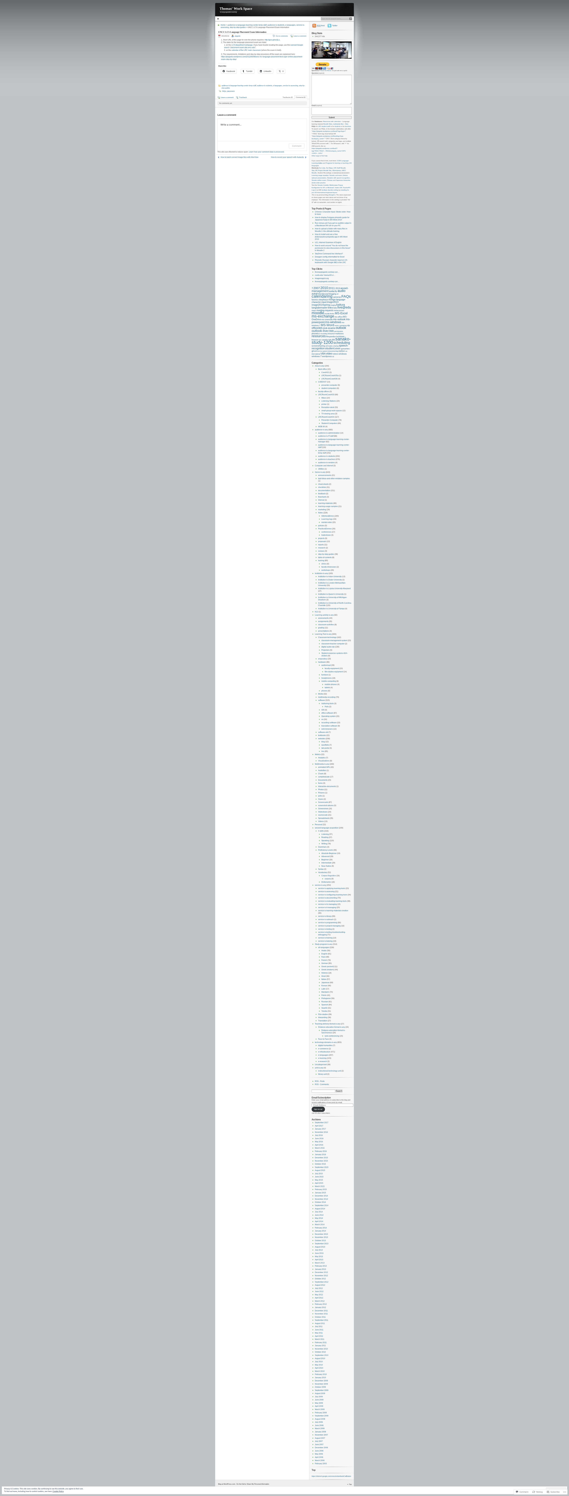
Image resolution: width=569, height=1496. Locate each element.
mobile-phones (331, 684)
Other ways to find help (319, 156)
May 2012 (319, 1295)
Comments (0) (300, 97)
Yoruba (324, 1011)
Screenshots (323, 809)
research (321, 548)
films (346, 124)
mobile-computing (328, 681)
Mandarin (325, 992)
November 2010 (321, 1349)
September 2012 (321, 1282)
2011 (332, 288)
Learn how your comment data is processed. (266, 152)
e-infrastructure (324, 1052)
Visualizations (323, 761)
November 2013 (321, 1237)
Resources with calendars (332, 121)
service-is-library (324, 916)
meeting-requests (325, 310)
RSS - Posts (320, 1081)
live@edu (344, 307)
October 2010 (320, 1352)
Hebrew (324, 973)
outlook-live (320, 330)
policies (321, 526)
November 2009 (321, 1384)
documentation (324, 490)
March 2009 (320, 1409)
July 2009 (319, 1397)
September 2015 (321, 1167)
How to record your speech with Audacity (287, 157)
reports (321, 545)
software (321, 700)
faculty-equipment (332, 668)
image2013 (332, 302)
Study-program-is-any (323, 944)
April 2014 (319, 1221)
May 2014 (319, 1218)
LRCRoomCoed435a (330, 375)
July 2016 (319, 1135)
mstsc (337, 325)
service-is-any (320, 885)
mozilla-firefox (329, 314)
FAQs (224, 91)
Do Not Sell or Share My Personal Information (252, 1484)
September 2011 (321, 1320)
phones (324, 691)
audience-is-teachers (326, 459)
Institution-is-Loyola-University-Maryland (334, 588)
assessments (323, 618)
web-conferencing (332, 1036)
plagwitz (237, 36)
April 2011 (319, 1336)
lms (322, 751)
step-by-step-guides (238, 27)
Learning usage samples (320, 175)
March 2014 (320, 1225)
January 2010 (320, 1378)
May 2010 (319, 1365)
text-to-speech (322, 351)
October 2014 (320, 1202)
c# (337, 294)
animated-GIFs (324, 767)
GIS (322, 710)
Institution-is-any (321, 573)
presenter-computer (329, 385)
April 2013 (319, 1260)
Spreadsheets (323, 818)
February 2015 (321, 1189)
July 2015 (319, 1174)
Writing (324, 844)
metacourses (339, 311)
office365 (317, 328)
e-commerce (323, 1049)
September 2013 (321, 1244)
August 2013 (320, 1247)
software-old (323, 732)
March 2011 (319, 1339)
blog (323, 742)
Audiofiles (322, 770)
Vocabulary (322, 872)
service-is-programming (327, 923)
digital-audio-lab (328, 647)
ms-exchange (323, 316)
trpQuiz (342, 351)
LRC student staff (324, 126)
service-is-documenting (327, 898)
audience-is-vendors (326, 463)
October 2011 (320, 1317)
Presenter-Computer (329, 420)
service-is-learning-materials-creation (333, 911)
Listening (325, 834)
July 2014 (319, 1212)
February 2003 (321, 1464)
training (321, 561)
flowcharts (322, 497)
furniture (324, 675)
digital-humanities (325, 1045)
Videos (321, 821)
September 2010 (321, 1355)
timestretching (333, 351)
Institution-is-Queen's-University (331, 594)
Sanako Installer (323, 185)
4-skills (321, 831)
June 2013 (319, 1253)
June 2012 (319, 1291)
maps (314, 311)
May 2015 (319, 1180)
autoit (315, 293)
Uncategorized (321, 1064)
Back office (322, 369)
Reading (324, 837)
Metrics (318, 754)
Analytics (321, 758)
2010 (324, 288)
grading (321, 628)
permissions (338, 331)
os (322, 719)
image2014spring (321, 304)
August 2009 (320, 1393)
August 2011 (320, 1323)
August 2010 (320, 1358)
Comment (296, 146)
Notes (320, 513)
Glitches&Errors (327, 516)
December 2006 (321, 1448)
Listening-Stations (328, 401)
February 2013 (321, 1266)
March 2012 (320, 1301)
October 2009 (320, 1387)
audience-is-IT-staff (325, 436)
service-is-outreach (326, 919)
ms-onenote (327, 319)
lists (335, 308)
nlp (348, 325)
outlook (341, 328)
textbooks (322, 735)
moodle (318, 313)
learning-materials (325, 503)
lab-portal (325, 748)
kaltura (340, 304)
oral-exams (329, 328)
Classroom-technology (327, 637)
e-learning (322, 1058)
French (324, 960)
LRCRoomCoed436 (329, 379)
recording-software (329, 723)
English (324, 954)
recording (323, 334)
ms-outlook (339, 319)
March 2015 (320, 1186)
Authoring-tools (327, 703)
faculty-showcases (328, 567)
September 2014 (321, 1205)
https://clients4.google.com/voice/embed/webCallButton (331, 1476)
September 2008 (321, 1416)
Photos (321, 789)
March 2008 (320, 1428)
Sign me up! (318, 1109)
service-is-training (325, 938)
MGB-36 (321, 427)
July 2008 (319, 1422)
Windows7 (330, 187)
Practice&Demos (325, 529)
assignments (323, 621)
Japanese (325, 982)
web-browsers (327, 729)
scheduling (341, 343)
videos (335, 354)
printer (324, 404)
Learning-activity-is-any (324, 615)
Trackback (243, 97)
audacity (333, 291)
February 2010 (321, 1374)
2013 (337, 288)
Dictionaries (326, 882)
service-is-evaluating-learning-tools (332, 901)
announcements (324, 475)
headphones (326, 678)
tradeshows (326, 535)
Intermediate (326, 863)
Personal (318, 825)
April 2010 (319, 1368)
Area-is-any (319, 366)
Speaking (325, 841)
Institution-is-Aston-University (330, 576)
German (324, 963)
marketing (322, 510)
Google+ (332, 195)
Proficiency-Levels (325, 850)
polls (320, 796)
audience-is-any (321, 430)
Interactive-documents (327, 786)
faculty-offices (323, 391)
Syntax (321, 869)
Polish (323, 995)
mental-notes (326, 522)
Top (350, 1484)
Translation (322, 1021)
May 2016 (319, 1142)
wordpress (327, 356)
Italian (323, 979)
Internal (321, 500)
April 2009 (319, 1406)
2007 (316, 288)
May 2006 (319, 1454)
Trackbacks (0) (288, 97)
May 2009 (319, 1403)
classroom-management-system (334, 640)
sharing (335, 346)
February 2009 (321, 1413)
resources (319, 336)
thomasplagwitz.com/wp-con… (327, 272)
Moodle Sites (327, 124)
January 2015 (320, 1193)
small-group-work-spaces (331, 411)
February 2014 (321, 1228)
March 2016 (320, 1148)
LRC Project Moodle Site (323, 170)
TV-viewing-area (328, 414)
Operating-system (328, 716)
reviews (321, 551)
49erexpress (336, 170)
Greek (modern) (327, 970)
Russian (324, 1002)
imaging (333, 305)
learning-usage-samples (328, 506)
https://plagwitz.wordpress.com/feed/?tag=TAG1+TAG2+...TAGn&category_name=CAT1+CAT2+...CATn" (329, 151)
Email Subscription (321, 1097)
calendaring (322, 296)
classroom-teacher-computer (333, 644)
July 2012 (319, 1288)
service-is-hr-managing (327, 904)
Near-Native (326, 866)
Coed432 (325, 372)
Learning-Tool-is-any (323, 634)
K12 (316, 612)
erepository (322, 659)
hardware (322, 662)
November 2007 (321, 1435)
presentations (323, 631)
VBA (323, 353)
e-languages (290, 25)
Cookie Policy (58, 1491)
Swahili (324, 1008)
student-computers (328, 388)
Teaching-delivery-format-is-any (327, 1024)
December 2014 (321, 1196)
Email (317, 105)
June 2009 (319, 1400)
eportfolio (325, 745)
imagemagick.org (322, 278)
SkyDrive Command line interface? (329, 254)
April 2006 (319, 1457)
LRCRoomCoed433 (326, 395)
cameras (337, 297)
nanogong (343, 325)
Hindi (323, 976)
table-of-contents (325, 557)
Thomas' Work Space (236, 9)
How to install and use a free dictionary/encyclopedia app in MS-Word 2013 (331, 236)
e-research (322, 1061)
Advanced (325, 856)
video (329, 353)
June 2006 (319, 1451)
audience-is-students (275, 25)
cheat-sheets (323, 484)
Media (320, 694)
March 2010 (320, 1371)
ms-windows (333, 322)
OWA (331, 331)
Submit (332, 117)
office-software (327, 713)
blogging (332, 294)
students (338, 126)
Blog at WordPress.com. (227, 1484)
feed (321, 26)
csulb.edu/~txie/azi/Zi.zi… (325, 275)
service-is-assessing (290, 85)
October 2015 (320, 1164)
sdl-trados (329, 346)
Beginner (325, 860)
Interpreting (322, 1017)
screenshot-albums (326, 805)
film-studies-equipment (334, 672)
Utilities (321, 469)
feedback (322, 494)
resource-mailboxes (336, 334)
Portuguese (326, 998)
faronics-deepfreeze (320, 300)
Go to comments (282, 36)
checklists (322, 487)
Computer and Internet (324, 466)
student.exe (332, 348)
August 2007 (320, 1438)
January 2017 (320, 1129)
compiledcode (324, 777)
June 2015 (319, 1177)
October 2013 (320, 1240)
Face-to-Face (323, 1039)
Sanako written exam (319, 180)
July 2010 (319, 1362)
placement (231, 91)
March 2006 (320, 1460)
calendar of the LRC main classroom (246, 50)
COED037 (322, 382)
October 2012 (320, 1279)
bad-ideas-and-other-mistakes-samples (334, 479)
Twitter (334, 26)
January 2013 (320, 1269)
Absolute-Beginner (329, 853)
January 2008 (320, 1432)
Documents (322, 780)
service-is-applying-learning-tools (331, 888)
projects (321, 538)
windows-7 (317, 356)
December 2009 (321, 1381)
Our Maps (329, 168)
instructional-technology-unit (329, 1071)
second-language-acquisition (326, 828)
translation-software (329, 726)
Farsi (323, 957)
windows (343, 354)
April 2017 (319, 1126)
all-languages (323, 947)
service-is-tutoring (325, 941)
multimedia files (338, 124)
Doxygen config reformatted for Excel (330, 257)
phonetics (316, 333)
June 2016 (319, 1139)
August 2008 (320, 1419)
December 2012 (321, 1272)
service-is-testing (325, 929)
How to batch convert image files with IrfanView (239, 157)
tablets (327, 687)
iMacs (323, 398)
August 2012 (320, 1285)
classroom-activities (326, 625)
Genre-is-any (320, 472)
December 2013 (321, 1234)
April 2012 (319, 1298)
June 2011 (319, 1330)
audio (341, 291)
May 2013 (319, 1256)
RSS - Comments (322, 1084)
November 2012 (321, 1276)
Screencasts (323, 802)
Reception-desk (327, 407)
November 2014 (321, 1199)
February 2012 (321, 1304)
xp (333, 356)
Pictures (321, 793)
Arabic (324, 951)
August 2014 (320, 1209)
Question (318, 73)
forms (320, 783)
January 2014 (320, 1231)
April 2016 (319, 1145)
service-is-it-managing (327, 907)
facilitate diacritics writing (330, 190)
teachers (348, 126)
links (330, 307)
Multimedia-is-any (322, 764)
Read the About (325, 70)
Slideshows (322, 812)
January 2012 (320, 1307)
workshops (325, 570)
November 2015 (321, 1161)
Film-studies (323, 1014)
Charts (320, 774)
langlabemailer (319, 307)
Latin (323, 989)
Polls (327, 707)
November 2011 (321, 1314)
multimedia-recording (326, 697)
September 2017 (321, 1123)
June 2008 (319, 1425)
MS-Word (327, 325)
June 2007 (319, 1444)
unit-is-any (319, 1068)
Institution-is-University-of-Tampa (331, 609)
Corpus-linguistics (328, 876)
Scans (320, 799)
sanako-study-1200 (331, 340)
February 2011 (321, 1342)
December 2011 (321, 1311)
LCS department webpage (242, 45)
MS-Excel (341, 313)
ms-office (339, 317)
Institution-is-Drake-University (330, 580)
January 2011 (320, 1346)
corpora (328, 879)
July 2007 (319, 1441)
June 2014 (319, 1215)
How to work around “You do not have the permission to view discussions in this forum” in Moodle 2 (333, 248)
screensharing (318, 346)
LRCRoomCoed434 (326, 417)
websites (321, 739)
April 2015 (319, 1183)
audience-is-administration (329, 433)
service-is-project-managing (329, 926)
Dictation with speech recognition (338, 178)
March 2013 (320, 1263)
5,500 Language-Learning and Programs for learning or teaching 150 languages (332, 163)
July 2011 (319, 1326)
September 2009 (321, 1390)
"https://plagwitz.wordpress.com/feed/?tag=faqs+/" (329, 131)
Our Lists (322, 168)
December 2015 (321, 1158)
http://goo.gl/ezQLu (272, 40)
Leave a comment (299, 36)
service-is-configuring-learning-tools (332, 895)
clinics (323, 564)
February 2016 (321, 1151)
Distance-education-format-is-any (331, 1027)
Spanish (324, 1005)
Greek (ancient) (327, 967)
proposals (322, 541)
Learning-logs (327, 519)
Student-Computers (329, 423)
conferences (326, 532)
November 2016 (321, 1132)
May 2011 (319, 1333)
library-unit (322, 1074)
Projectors (325, 650)
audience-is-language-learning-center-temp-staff (247, 25)
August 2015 (320, 1170)
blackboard (323, 294)
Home (218, 18)
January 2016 (320, 1154)
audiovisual (326, 665)
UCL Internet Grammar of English (328, 242)
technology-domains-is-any (326, 1042)
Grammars (322, 847)
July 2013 (319, 1250)
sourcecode (323, 815)
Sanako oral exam (335, 175)
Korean (324, 986)
